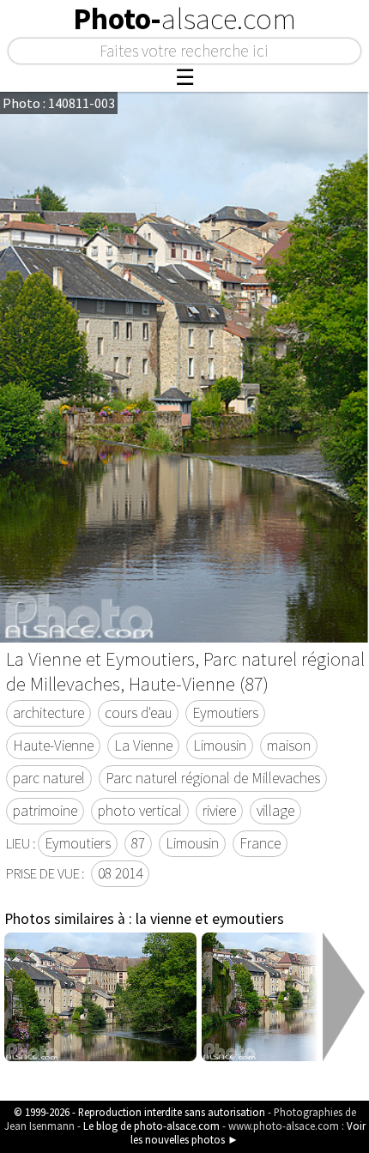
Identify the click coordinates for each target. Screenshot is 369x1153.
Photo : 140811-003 (59, 103)
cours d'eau (138, 712)
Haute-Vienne (53, 745)
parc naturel (49, 778)
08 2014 (120, 873)
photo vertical (140, 810)
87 (138, 843)
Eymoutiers (225, 712)
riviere (219, 810)
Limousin (219, 745)
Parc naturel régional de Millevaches (213, 778)
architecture (48, 712)
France (260, 843)
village (275, 810)
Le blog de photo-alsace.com (151, 1125)
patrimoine (45, 810)
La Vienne (143, 745)
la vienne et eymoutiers (210, 918)
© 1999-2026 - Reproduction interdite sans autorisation (139, 1112)
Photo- (184, 19)
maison (289, 745)
